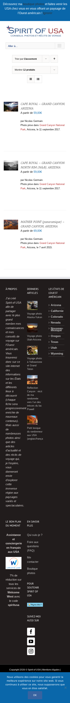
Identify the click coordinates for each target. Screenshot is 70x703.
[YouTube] (31, 641)
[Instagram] (31, 651)
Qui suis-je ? (34, 534)
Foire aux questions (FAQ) (33, 546)
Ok (35, 695)
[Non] (65, 687)
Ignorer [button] (47, 13)
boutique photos (34, 4)
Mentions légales (51, 669)
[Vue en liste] (38, 79)
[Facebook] (31, 632)
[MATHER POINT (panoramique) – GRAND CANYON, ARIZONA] (11, 221)
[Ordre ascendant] (54, 59)
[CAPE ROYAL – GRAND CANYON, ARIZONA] (11, 103)
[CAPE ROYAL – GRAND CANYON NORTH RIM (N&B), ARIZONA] (11, 162)
